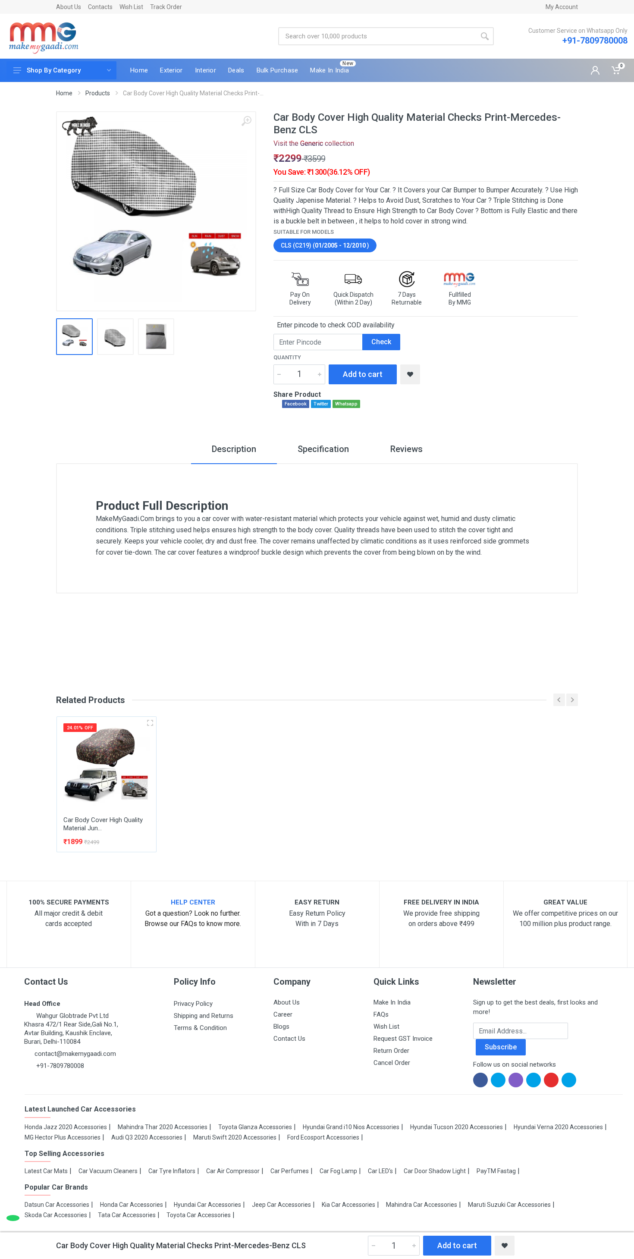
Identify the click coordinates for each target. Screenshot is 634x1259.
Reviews (406, 449)
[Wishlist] (410, 374)
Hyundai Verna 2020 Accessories (558, 1127)
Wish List (131, 7)
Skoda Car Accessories (56, 1215)
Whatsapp (346, 404)
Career (282, 1014)
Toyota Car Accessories (198, 1215)
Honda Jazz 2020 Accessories (66, 1127)
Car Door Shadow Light (435, 1171)
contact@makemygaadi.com (75, 1054)
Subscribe (501, 1047)
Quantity (287, 357)
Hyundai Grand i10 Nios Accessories (351, 1127)
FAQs (381, 1014)
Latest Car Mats (46, 1171)
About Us (68, 7)
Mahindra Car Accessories (421, 1204)
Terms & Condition (200, 1028)
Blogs (281, 1026)
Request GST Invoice (403, 1038)
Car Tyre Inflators (171, 1171)
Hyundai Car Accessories (207, 1204)
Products (97, 93)
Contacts (100, 7)
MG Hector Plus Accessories (62, 1137)
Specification (323, 449)
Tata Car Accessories (127, 1215)
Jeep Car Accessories (281, 1204)
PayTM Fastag (496, 1171)
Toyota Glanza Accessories (255, 1127)
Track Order (166, 7)
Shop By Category (54, 70)
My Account (562, 7)
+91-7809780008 (595, 40)
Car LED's (380, 1171)
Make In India (392, 1002)
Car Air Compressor (233, 1171)
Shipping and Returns (203, 1016)
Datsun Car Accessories (57, 1204)
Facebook (296, 404)
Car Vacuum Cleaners (108, 1171)
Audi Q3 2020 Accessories (146, 1137)
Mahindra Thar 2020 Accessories (162, 1127)
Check (381, 342)
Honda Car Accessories (131, 1204)
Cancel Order (391, 1063)
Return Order (391, 1051)
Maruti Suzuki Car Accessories (509, 1204)
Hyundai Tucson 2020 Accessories (456, 1127)
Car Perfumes (289, 1171)
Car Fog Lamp (338, 1171)
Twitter (321, 404)
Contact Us (289, 1038)
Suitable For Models (303, 232)
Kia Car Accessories (348, 1204)
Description (234, 449)
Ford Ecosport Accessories (323, 1137)
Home (64, 93)
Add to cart (363, 374)
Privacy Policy (193, 1004)
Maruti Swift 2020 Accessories (234, 1137)
